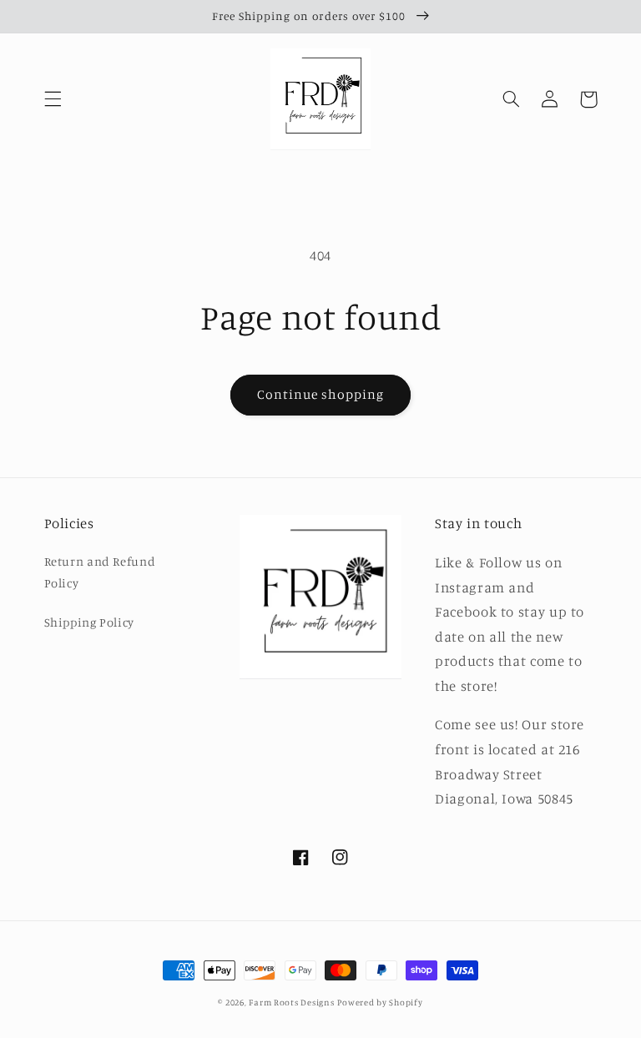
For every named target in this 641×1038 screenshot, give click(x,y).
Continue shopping (321, 394)
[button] (52, 99)
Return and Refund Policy (100, 572)
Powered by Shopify (379, 1002)
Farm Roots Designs (291, 1002)
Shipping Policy (89, 622)
